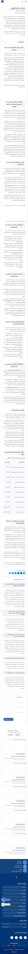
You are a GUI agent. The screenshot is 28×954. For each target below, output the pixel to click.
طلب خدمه (23, 899)
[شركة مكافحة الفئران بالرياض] (14, 768)
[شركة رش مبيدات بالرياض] (14, 816)
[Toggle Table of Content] (5, 41)
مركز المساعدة (22, 909)
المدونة (23, 903)
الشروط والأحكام (21, 906)
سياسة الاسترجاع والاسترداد (19, 915)
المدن (24, 896)
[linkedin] (11, 937)
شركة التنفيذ (6, 949)
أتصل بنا (23, 890)
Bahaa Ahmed (19, 562)
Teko (13, 952)
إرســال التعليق (8, 719)
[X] (20, 937)
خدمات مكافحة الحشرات (18, 564)
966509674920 (10, 333)
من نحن (23, 887)
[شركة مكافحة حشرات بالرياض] (14, 745)
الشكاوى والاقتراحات (21, 912)
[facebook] (25, 937)
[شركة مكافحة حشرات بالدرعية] (14, 792)
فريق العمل (23, 893)
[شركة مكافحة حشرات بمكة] (14, 839)
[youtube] (16, 937)
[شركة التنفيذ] (14, 877)
